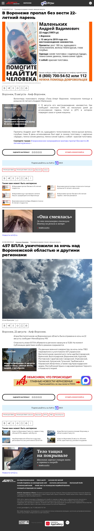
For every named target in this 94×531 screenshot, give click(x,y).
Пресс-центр (41, 480)
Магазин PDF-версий (55, 480)
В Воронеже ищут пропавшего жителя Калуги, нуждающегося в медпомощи (26, 194)
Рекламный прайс (76, 483)
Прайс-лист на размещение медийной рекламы (52, 485)
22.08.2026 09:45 (8, 242)
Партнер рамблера (36, 522)
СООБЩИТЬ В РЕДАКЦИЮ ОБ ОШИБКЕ (29, 488)
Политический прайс (24, 485)
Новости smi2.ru (9, 235)
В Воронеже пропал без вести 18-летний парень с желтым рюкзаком (71, 194)
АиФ (16, 320)
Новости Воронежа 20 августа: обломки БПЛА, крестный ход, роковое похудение (72, 439)
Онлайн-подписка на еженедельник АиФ (32, 483)
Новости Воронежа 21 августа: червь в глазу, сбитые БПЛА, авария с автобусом (28, 432)
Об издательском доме (25, 480)
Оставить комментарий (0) (74, 152)
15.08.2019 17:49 (7, 9)
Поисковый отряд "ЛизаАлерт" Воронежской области (21, 83)
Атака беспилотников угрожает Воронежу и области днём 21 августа (73, 432)
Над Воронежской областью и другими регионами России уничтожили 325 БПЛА (27, 439)
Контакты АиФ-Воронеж (58, 483)
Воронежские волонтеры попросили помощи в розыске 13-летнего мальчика (73, 187)
